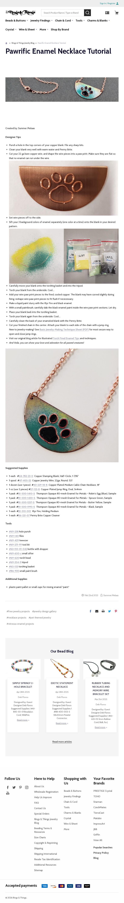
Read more (22, 720)
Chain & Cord (63, 20)
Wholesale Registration (46, 791)
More (43, 29)
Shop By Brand (60, 29)
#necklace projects (16, 617)
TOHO (96, 796)
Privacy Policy (101, 852)
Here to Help (44, 778)
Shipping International (45, 853)
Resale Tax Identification (47, 859)
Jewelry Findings (40, 20)
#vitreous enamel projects (20, 623)
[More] (27, 20)
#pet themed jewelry (40, 617)
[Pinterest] (116, 611)
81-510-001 (24, 511)
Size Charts (40, 837)
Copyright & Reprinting (46, 842)
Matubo (97, 818)
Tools (79, 20)
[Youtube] (8, 793)
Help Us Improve (43, 797)
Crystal (9, 29)
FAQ (36, 802)
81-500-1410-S (26, 493)
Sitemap (38, 870)
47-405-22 (25, 480)
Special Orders (41, 813)
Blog (96, 857)
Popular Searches (103, 847)
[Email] (97, 611)
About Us (39, 786)
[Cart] (117, 13)
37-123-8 (35, 489)
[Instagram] (27, 787)
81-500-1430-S (26, 497)
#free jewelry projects (18, 611)
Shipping (38, 848)
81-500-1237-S (26, 502)
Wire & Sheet (27, 29)
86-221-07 (24, 515)
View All (97, 840)
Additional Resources (45, 864)
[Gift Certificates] (107, 13)
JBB (95, 829)
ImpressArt (99, 823)
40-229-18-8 (40, 484)
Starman (97, 801)
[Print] (103, 611)
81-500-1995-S (26, 506)
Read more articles (62, 741)
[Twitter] (109, 611)
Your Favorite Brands (103, 780)
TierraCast (98, 812)
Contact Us (40, 808)
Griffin (96, 834)
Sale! (95, 12)
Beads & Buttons (15, 20)
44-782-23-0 (26, 476)
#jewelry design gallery (44, 611)
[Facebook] (90, 611)
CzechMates (99, 807)
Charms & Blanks (97, 20)
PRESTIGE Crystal (102, 790)
